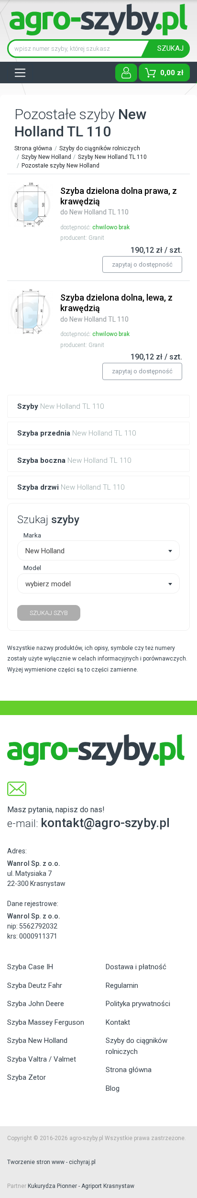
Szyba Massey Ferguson (45, 1022)
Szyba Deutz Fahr (34, 985)
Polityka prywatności (138, 1003)
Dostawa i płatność (136, 967)
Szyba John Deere (35, 1003)
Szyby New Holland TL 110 (112, 157)
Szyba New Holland (37, 1040)
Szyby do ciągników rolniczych (99, 148)
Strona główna (33, 148)
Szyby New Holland (46, 157)
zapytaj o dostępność (142, 264)
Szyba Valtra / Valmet (41, 1059)
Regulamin (122, 985)
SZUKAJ (170, 48)
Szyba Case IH (30, 967)
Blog (113, 1088)
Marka (32, 535)
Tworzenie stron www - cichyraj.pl (51, 1162)
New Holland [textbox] (45, 551)
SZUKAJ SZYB (49, 612)
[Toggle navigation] (20, 73)
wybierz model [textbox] (48, 584)
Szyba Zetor (26, 1077)
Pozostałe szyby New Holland (60, 165)
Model (32, 567)
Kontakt (118, 1022)
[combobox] (98, 550)
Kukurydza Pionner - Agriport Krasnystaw (81, 1186)
